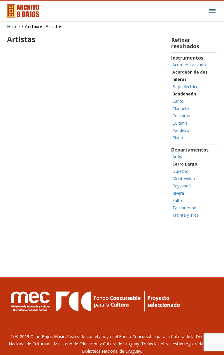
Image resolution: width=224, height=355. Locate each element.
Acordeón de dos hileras (190, 75)
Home (13, 26)
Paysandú (181, 186)
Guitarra (180, 123)
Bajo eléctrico (185, 86)
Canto (178, 101)
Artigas (179, 156)
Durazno (180, 171)
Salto (177, 200)
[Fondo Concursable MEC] (112, 301)
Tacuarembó (184, 207)
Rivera (178, 193)
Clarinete (180, 108)
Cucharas (181, 116)
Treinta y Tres (185, 215)
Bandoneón (184, 94)
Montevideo (183, 178)
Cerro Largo (184, 164)
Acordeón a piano (189, 64)
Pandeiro (180, 130)
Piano (177, 137)
